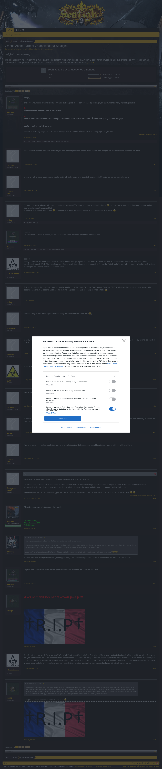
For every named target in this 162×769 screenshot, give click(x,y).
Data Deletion (66, 427)
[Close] (124, 341)
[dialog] (81, 384)
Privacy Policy (95, 427)
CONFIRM (62, 418)
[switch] (112, 381)
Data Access (81, 427)
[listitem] (81, 376)
